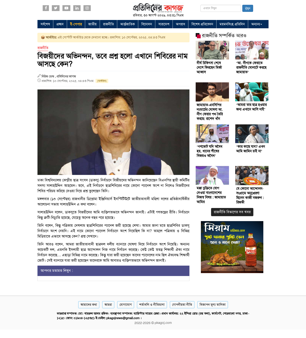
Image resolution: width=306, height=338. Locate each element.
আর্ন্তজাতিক (127, 24)
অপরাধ (180, 24)
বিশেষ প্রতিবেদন (202, 24)
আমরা (108, 304)
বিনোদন (146, 24)
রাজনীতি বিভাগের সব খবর (232, 211)
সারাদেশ (163, 24)
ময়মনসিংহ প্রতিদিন (232, 24)
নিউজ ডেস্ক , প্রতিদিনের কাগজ (59, 76)
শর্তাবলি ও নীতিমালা (152, 304)
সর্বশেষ (45, 24)
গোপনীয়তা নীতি (182, 304)
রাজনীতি (108, 24)
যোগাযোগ (125, 304)
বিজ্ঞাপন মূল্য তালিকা (213, 304)
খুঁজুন (247, 8)
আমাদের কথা (89, 304)
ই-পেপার (76, 24)
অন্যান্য (255, 24)
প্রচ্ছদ (60, 24)
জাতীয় (92, 24)
